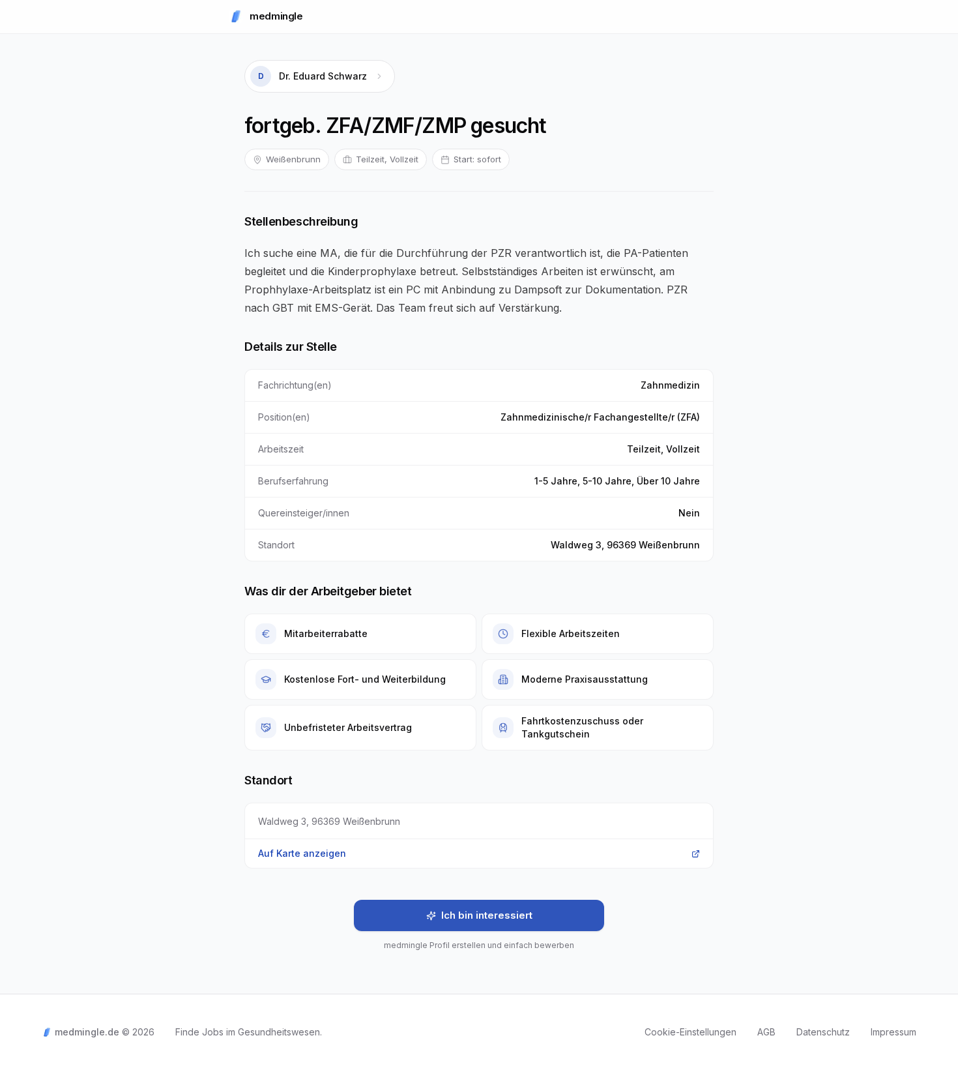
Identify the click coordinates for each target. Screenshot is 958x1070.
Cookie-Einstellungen (690, 1031)
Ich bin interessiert (486, 915)
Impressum (893, 1031)
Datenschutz (823, 1031)
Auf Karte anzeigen (302, 853)
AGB (766, 1031)
